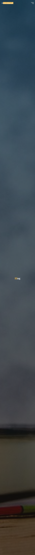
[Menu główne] (32, 3)
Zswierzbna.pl (7, 3)
